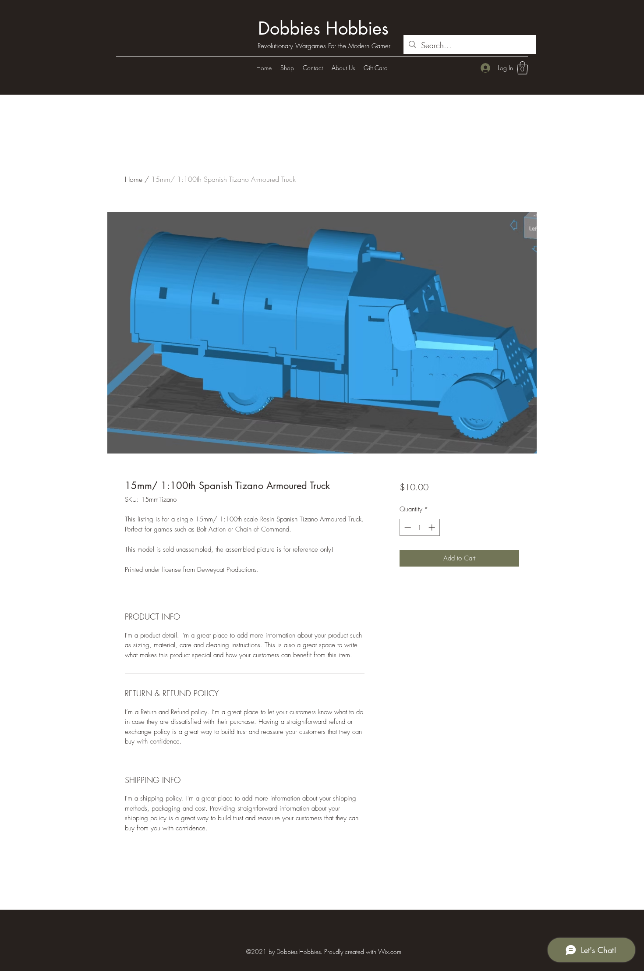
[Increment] (433, 527)
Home (133, 179)
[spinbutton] (419, 527)
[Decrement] (407, 527)
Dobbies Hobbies (323, 28)
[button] (522, 67)
